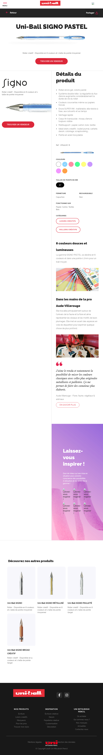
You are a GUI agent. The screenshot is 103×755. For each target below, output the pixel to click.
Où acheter (81, 716)
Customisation (51, 724)
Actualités (82, 726)
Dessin (51, 717)
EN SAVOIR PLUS (68, 405)
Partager (90, 13)
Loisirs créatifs (21, 717)
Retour (13, 13)
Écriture (21, 714)
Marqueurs (21, 720)
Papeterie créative (51, 720)
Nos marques (81, 723)
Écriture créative (51, 714)
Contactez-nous (81, 729)
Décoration (51, 727)
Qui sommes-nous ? (82, 720)
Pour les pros (21, 724)
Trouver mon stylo (21, 727)
